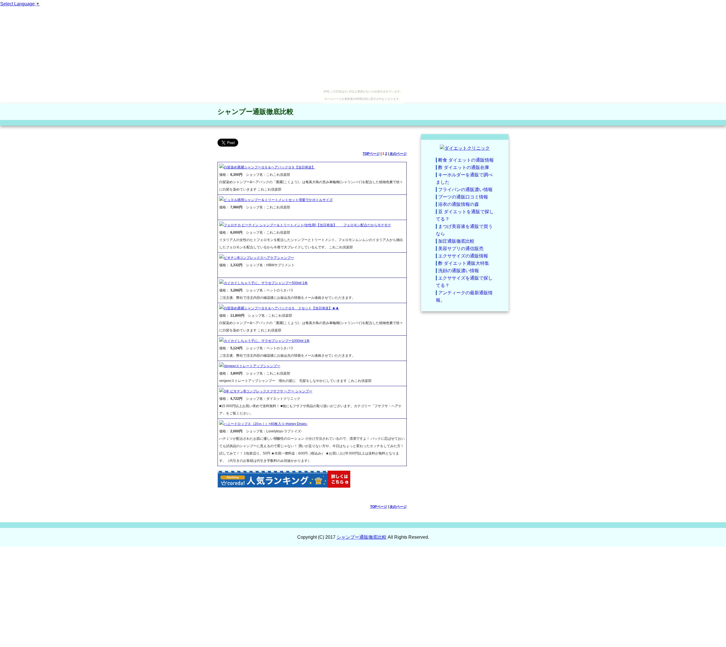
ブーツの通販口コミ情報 (463, 196)
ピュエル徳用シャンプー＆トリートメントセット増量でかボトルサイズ (278, 200)
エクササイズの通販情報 (463, 255)
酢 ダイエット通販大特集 (463, 263)
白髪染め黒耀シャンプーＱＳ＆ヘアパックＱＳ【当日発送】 (269, 167)
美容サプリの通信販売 (461, 248)
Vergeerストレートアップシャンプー (252, 366)
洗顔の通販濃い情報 (458, 270)
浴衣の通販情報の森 (458, 204)
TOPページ (371, 154)
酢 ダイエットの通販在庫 (463, 167)
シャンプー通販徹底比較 (256, 111)
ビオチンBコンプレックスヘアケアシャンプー (259, 258)
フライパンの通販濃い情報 (465, 189)
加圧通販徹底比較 (456, 241)
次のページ (398, 154)
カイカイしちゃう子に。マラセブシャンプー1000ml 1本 (267, 341)
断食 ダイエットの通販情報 (466, 160)
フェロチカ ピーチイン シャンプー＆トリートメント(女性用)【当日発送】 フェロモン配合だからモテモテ (307, 225)
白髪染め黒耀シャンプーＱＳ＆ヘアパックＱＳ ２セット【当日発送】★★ (281, 308)
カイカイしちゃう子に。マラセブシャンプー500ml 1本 (266, 283)
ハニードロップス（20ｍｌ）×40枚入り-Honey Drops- (265, 424)
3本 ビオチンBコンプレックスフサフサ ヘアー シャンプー (268, 391)
